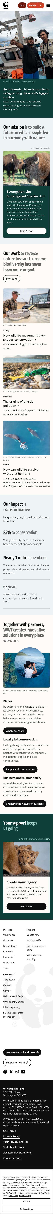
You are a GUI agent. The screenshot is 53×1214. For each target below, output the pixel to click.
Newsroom (9, 962)
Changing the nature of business (25, 803)
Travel (6, 968)
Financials (8, 940)
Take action (9, 979)
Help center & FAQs (13, 996)
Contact (7, 990)
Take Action (26, 231)
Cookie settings (12, 1158)
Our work (8, 951)
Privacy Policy (11, 1136)
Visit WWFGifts (33, 940)
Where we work (15, 730)
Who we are (9, 934)
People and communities (20, 769)
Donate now (32, 934)
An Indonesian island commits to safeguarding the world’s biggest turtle (26, 93)
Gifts (22, 5)
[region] (26, 1191)
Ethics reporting (11, 1007)
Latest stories (10, 945)
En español (9, 957)
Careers (7, 985)
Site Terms (9, 1131)
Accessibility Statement (17, 1152)
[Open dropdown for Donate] (41, 5)
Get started (26, 906)
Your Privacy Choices (15, 1141)
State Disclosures (13, 1147)
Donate (32, 5)
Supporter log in (15, 1062)
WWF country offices (13, 1001)
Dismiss (26, 1201)
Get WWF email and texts (20, 1052)
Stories (10, 278)
